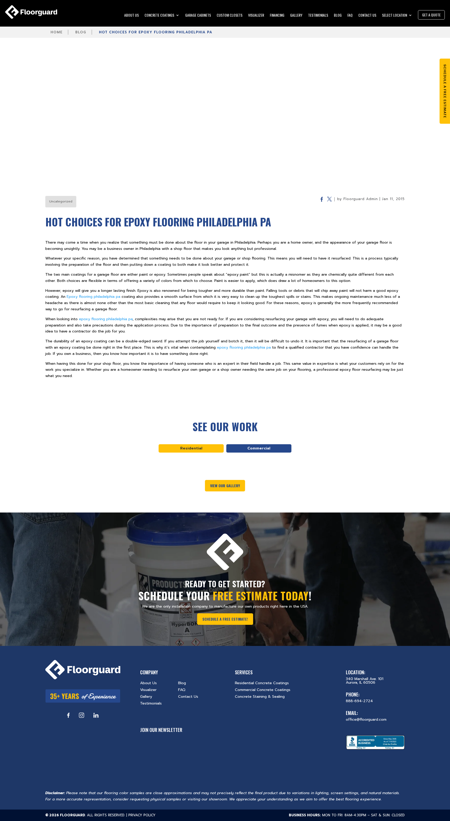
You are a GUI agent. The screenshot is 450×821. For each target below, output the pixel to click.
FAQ (350, 15)
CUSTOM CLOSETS (229, 15)
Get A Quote (431, 14)
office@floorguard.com (366, 719)
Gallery (146, 696)
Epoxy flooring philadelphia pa (93, 296)
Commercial (258, 448)
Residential (191, 448)
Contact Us (188, 696)
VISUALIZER (256, 15)
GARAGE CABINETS (198, 15)
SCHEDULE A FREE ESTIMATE (445, 91)
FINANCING (277, 15)
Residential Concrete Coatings (262, 683)
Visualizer (148, 690)
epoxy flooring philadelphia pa (106, 319)
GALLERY (296, 15)
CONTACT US (367, 15)
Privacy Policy (141, 815)
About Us (148, 683)
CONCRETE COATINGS (159, 15)
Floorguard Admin (360, 198)
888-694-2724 (359, 701)
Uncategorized (60, 201)
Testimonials (151, 703)
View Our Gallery (225, 485)
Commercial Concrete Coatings (262, 690)
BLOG (338, 15)
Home (57, 32)
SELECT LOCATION (394, 15)
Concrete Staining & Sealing (260, 696)
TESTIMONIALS (318, 15)
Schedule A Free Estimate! (225, 619)
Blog (80, 32)
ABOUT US (131, 15)
